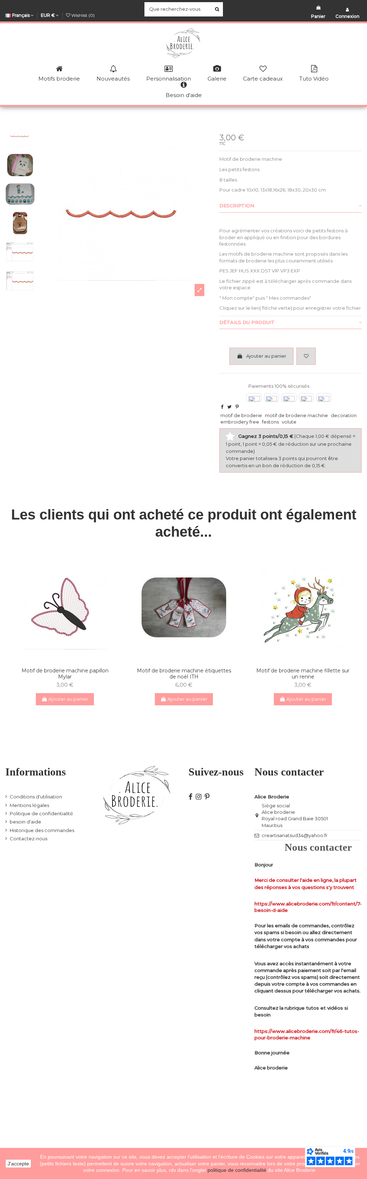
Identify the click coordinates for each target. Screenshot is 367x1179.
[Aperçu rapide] (69, 660)
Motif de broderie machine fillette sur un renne (302, 673)
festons (270, 422)
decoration (344, 415)
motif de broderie (241, 415)
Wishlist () (82, 15)
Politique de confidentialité (41, 813)
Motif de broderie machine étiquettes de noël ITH (184, 673)
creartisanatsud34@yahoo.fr (295, 835)
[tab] (290, 206)
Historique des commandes (42, 830)
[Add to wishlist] (306, 356)
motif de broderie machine (296, 415)
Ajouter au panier (266, 356)
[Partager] (222, 407)
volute (289, 422)
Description (236, 205)
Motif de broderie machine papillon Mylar (65, 673)
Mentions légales (29, 805)
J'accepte (18, 1163)
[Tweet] (229, 407)
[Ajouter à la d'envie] (60, 660)
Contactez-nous (28, 838)
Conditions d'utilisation (36, 796)
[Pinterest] (237, 407)
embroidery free (239, 422)
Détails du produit (247, 322)
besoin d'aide (25, 822)
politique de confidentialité (238, 1170)
